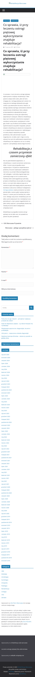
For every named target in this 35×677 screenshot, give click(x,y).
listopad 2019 (5, 519)
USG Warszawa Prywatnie (12, 223)
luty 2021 (4, 481)
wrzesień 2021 (5, 460)
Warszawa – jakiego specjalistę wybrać (18, 228)
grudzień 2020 (5, 487)
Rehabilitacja (14, 20)
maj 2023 (4, 402)
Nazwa (4, 272)
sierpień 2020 (5, 496)
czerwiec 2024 (5, 366)
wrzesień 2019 (5, 525)
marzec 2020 (5, 508)
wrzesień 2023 (5, 393)
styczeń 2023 (5, 413)
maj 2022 (4, 437)
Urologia (3, 592)
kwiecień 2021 (5, 475)
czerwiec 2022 (5, 434)
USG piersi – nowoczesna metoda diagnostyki (15, 333)
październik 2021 (6, 457)
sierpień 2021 (5, 463)
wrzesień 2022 (5, 425)
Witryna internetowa (8, 289)
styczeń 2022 (5, 449)
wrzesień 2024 (5, 357)
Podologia (6, 20)
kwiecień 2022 (5, 440)
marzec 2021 (5, 478)
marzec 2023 (5, 407)
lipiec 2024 (4, 363)
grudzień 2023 (5, 384)
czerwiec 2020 (5, 502)
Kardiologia (4, 580)
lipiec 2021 (4, 466)
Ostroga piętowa (8, 190)
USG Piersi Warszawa (16, 603)
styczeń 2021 (5, 484)
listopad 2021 (5, 455)
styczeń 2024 (5, 381)
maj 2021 (4, 472)
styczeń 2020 (5, 513)
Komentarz (5, 247)
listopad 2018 (5, 555)
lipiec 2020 (4, 499)
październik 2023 (6, 390)
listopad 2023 (5, 387)
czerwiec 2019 (5, 534)
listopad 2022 (5, 419)
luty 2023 (4, 410)
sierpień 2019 (5, 528)
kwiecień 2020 (5, 505)
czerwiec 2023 (5, 399)
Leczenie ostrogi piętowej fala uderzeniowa (14, 649)
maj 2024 (4, 369)
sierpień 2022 (5, 428)
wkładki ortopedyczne (17, 655)
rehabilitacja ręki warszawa (19, 643)
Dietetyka (4, 574)
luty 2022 (4, 446)
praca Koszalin (26, 621)
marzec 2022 (5, 443)
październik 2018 (6, 558)
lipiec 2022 (4, 431)
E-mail (4, 280)
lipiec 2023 (4, 396)
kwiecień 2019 (5, 540)
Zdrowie (3, 597)
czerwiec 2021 (5, 469)
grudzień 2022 (5, 416)
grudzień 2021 (5, 452)
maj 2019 (4, 537)
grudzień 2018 (5, 552)
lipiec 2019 (4, 531)
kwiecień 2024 (5, 372)
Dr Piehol (17, 47)
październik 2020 (6, 493)
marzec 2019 (5, 543)
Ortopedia (4, 583)
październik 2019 (6, 522)
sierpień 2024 (5, 360)
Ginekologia (4, 577)
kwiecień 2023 (5, 404)
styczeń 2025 (5, 354)
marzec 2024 (5, 375)
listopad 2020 (5, 490)
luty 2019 (4, 546)
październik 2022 (6, 422)
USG (2, 594)
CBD (2, 571)
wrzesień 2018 (5, 560)
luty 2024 (4, 378)
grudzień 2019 (5, 516)
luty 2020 (4, 510)
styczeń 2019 (5, 549)
